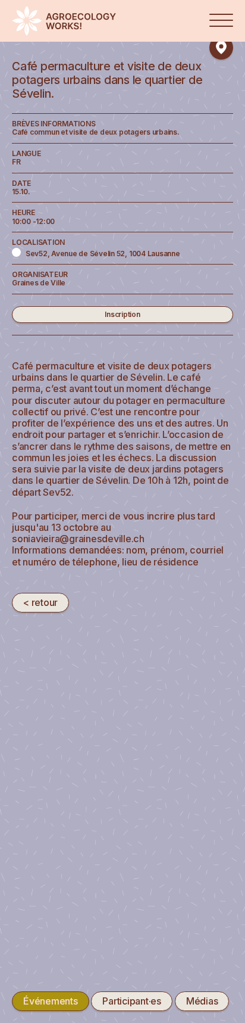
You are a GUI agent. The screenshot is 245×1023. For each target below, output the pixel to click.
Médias (202, 1001)
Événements (50, 1001)
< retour (40, 602)
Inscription (122, 314)
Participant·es (131, 1001)
